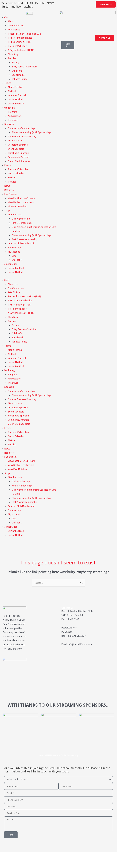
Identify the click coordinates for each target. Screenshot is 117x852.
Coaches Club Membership (21, 243)
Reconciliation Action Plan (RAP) (24, 33)
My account (14, 251)
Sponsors (9, 124)
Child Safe (17, 70)
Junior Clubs (10, 264)
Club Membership (21, 218)
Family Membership (22, 222)
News (7, 185)
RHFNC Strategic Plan (19, 41)
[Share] (21, 845)
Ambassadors (15, 116)
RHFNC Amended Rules (20, 37)
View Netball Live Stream (21, 202)
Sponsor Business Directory (22, 136)
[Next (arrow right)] (12, 850)
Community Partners (18, 157)
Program (12, 111)
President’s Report (17, 46)
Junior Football (16, 103)
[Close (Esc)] (29, 845)
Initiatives (13, 120)
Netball (12, 91)
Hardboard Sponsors (18, 153)
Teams (7, 83)
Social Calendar (16, 173)
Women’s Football (17, 95)
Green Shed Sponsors (19, 161)
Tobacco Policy (19, 79)
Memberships (15, 214)
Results (12, 181)
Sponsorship (14, 247)
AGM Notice (14, 29)
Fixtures (12, 177)
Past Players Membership (24, 239)
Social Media (18, 74)
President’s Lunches (18, 169)
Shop (7, 210)
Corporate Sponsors (18, 144)
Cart (14, 255)
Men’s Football (15, 87)
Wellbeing (9, 107)
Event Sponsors (16, 148)
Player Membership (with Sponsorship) (32, 132)
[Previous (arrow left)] (4, 850)
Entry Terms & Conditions (24, 66)
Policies (12, 58)
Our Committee (16, 25)
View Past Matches (17, 206)
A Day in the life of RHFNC (21, 50)
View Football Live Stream (21, 198)
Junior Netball (15, 99)
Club (6, 17)
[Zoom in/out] (4, 845)
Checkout (17, 259)
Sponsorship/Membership (21, 128)
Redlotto (9, 190)
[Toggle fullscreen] (12, 845)
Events (7, 165)
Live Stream (10, 194)
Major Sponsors (16, 140)
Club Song (13, 54)
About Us (13, 21)
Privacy (15, 62)
